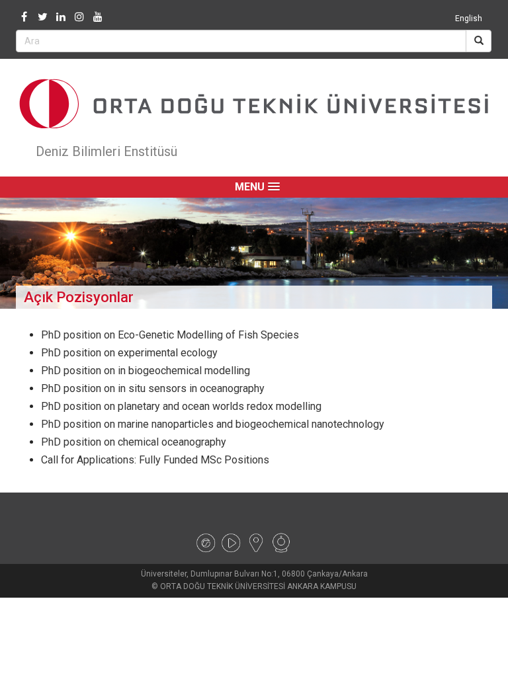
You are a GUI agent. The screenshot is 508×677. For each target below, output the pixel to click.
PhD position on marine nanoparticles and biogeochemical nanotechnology (212, 424)
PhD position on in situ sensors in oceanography (153, 388)
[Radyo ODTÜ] (205, 542)
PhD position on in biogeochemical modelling (145, 370)
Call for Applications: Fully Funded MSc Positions (155, 460)
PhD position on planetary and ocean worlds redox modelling (181, 406)
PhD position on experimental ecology (129, 352)
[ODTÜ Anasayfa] (254, 103)
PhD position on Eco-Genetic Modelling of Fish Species (170, 335)
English (468, 18)
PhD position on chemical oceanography (133, 442)
